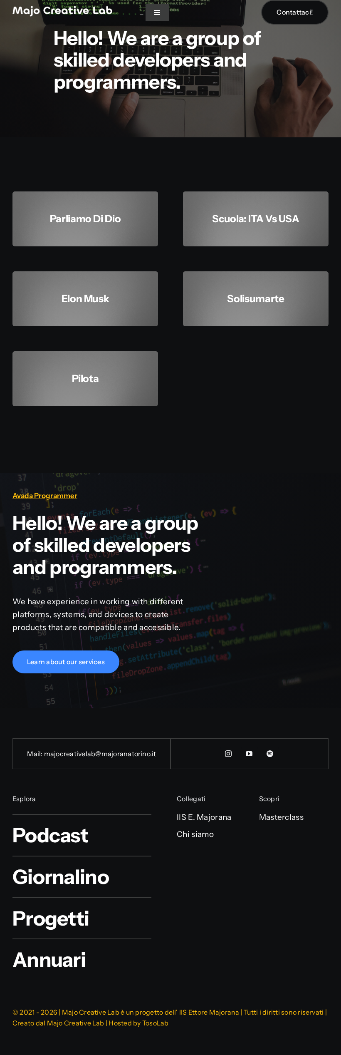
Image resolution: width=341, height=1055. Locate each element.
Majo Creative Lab (75, 1023)
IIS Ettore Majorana (209, 1012)
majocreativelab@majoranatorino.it (100, 754)
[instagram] (228, 753)
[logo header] (62, 10)
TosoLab (155, 1023)
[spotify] (270, 753)
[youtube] (249, 753)
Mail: (35, 754)
